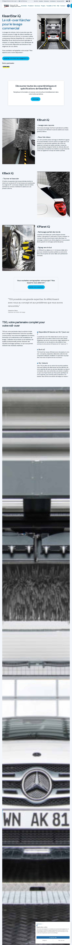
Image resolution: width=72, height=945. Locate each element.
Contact (62, 6)
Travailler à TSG (51, 6)
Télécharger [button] (35, 99)
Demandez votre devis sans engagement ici (16, 58)
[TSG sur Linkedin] (69, 1)
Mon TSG (36, 1)
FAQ (58, 6)
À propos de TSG (60, 1)
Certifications (53, 1)
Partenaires (46, 1)
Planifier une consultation (36, 287)
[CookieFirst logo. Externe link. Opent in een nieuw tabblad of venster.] (37, 925)
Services (37, 6)
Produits (30, 6)
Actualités (41, 1)
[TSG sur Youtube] (66, 1)
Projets (43, 6)
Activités (23, 6)
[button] (39, 924)
